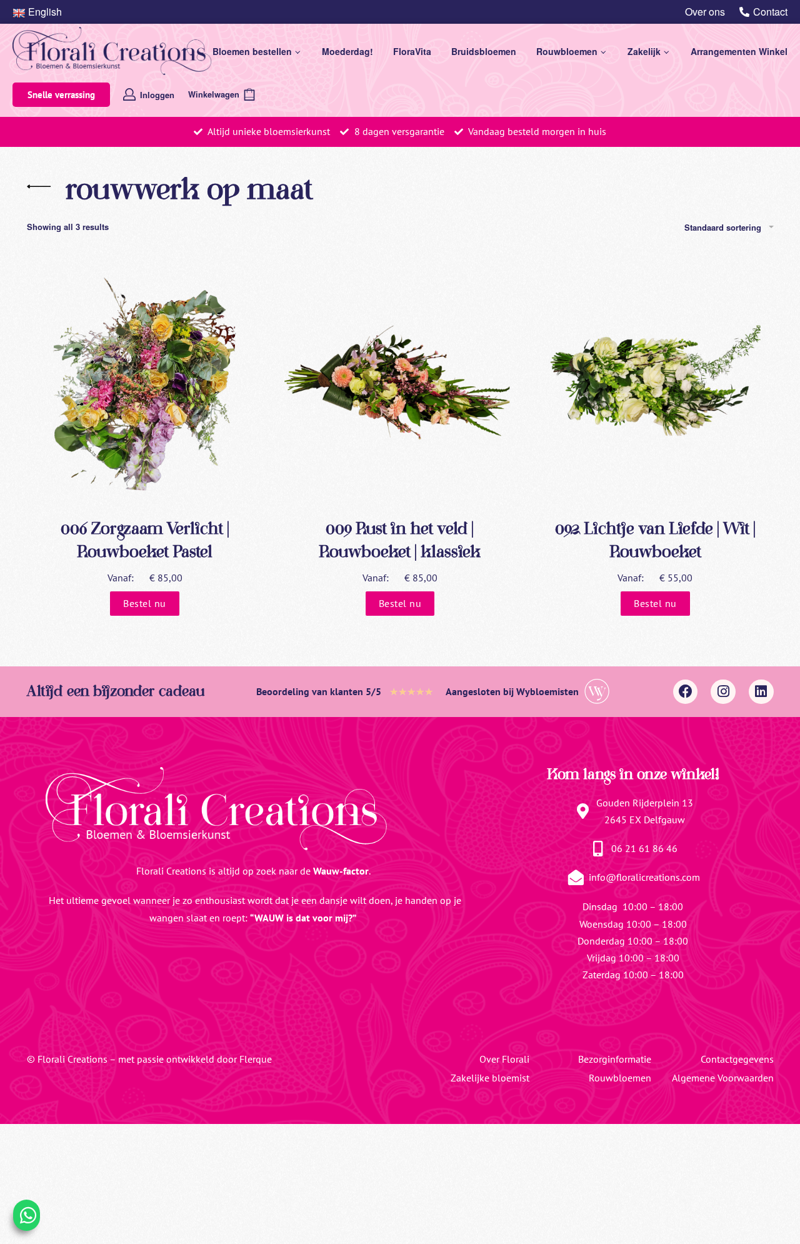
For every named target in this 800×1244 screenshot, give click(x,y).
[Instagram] (723, 692)
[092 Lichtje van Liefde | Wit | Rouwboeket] (655, 380)
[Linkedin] (761, 692)
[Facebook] (685, 692)
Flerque (255, 1059)
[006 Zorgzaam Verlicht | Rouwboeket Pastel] (145, 380)
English (45, 11)
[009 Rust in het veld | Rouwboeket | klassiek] (400, 380)
